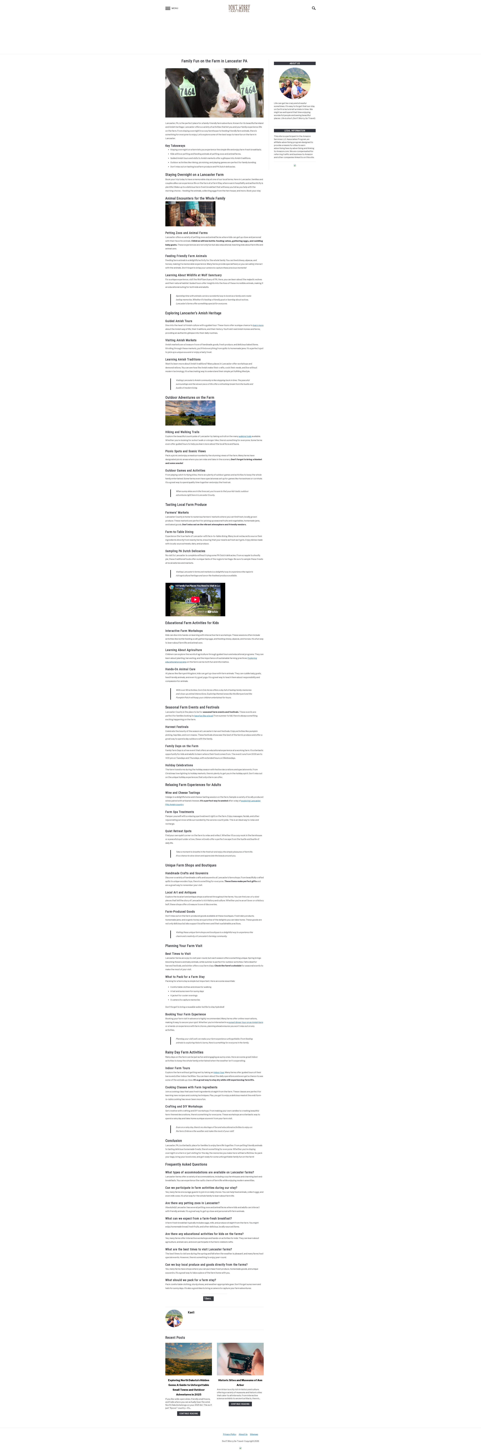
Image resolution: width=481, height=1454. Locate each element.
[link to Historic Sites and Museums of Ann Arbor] (240, 1359)
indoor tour (219, 1072)
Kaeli (191, 1312)
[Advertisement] (240, 35)
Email (208, 1298)
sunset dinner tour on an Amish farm (245, 1022)
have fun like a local (203, 716)
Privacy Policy (229, 1434)
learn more (258, 325)
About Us (243, 1434)
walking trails (245, 436)
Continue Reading (188, 1413)
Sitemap (254, 1434)
